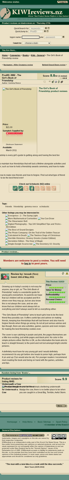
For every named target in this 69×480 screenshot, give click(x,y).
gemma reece (31, 206)
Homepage (12, 422)
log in (27, 263)
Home (5, 55)
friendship (18, 206)
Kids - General (38, 55)
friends (8, 206)
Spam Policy (61, 422)
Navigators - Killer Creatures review (18, 65)
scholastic (44, 206)
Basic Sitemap (44, 422)
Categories (15, 55)
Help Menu (27, 422)
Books (26, 55)
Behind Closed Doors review (53, 65)
